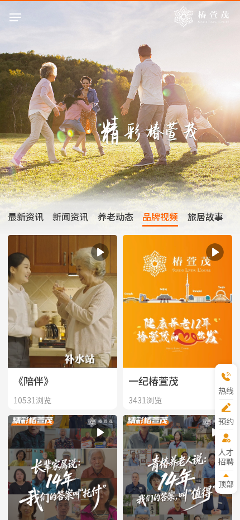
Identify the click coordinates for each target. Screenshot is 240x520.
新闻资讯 (70, 216)
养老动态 (115, 216)
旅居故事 (205, 216)
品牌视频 (160, 216)
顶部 (226, 483)
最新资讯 (26, 216)
